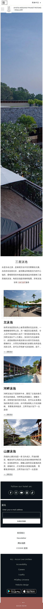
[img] (8, 10)
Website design (22, 584)
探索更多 (10, 352)
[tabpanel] (21, 134)
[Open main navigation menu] (2, 9)
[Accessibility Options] (4, 2)
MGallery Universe (21, 579)
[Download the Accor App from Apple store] (29, 591)
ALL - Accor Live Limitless (21, 559)
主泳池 (8, 322)
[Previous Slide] (35, 252)
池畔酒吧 (22, 282)
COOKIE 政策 (22, 548)
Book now (21, 606)
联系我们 (21, 533)
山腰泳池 (10, 451)
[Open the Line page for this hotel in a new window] (27, 492)
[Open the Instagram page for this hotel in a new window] (16, 492)
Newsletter (21, 538)
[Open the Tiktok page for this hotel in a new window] (32, 492)
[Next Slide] (39, 252)
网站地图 (21, 543)
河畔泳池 (10, 388)
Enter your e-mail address (13, 510)
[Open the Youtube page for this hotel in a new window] (21, 492)
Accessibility (21, 564)
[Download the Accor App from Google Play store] (14, 591)
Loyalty (21, 574)
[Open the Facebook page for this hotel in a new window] (10, 492)
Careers (21, 569)
